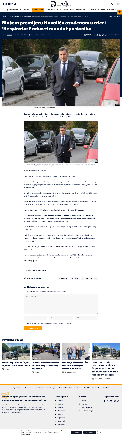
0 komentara (115, 16)
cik (36, 270)
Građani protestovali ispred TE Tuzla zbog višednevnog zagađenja (45, 365)
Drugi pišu (16, 358)
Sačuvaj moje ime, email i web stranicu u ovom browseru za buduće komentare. (48, 323)
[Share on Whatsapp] (100, 34)
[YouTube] (9, 4)
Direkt (9, 35)
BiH (34, 270)
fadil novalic (42, 270)
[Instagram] (12, 4)
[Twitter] (6, 4)
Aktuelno (16, 35)
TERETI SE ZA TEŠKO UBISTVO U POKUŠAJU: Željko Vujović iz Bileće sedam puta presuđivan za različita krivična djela (105, 368)
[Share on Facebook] (94, 34)
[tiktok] (15, 4)
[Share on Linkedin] (103, 34)
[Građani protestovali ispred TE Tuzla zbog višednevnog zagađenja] (46, 351)
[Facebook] (3, 4)
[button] (119, 12)
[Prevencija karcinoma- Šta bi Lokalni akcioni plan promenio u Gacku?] (76, 351)
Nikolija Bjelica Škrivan (102, 378)
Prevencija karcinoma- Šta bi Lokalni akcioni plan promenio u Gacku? (75, 365)
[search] (109, 4)
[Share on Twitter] (97, 34)
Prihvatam (76, 432)
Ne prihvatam (90, 432)
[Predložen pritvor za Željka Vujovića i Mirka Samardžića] (16, 351)
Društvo (24, 35)
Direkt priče (68, 358)
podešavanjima (25, 434)
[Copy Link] (106, 34)
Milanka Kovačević (71, 372)
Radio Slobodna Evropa (37, 171)
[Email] (91, 278)
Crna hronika (109, 355)
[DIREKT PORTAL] (61, 4)
